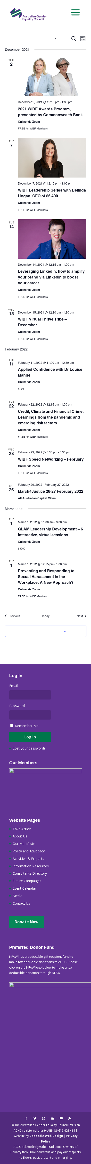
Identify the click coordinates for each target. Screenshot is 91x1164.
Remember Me (27, 725)
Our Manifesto (24, 843)
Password (17, 705)
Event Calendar (24, 888)
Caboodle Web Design (46, 1136)
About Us (20, 836)
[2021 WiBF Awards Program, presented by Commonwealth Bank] (52, 76)
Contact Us (21, 903)
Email (13, 685)
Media (17, 895)
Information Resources (31, 866)
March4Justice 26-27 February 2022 (50, 491)
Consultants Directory (30, 873)
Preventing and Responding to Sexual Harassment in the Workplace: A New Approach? (46, 576)
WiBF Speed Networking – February (51, 459)
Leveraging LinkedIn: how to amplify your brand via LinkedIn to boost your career (51, 277)
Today (45, 616)
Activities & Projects (28, 858)
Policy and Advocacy (29, 851)
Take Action (22, 829)
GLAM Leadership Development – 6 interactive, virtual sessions (50, 531)
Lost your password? (29, 748)
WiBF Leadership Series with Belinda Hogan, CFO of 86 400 (52, 193)
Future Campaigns (27, 880)
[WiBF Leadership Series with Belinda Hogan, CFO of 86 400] (52, 158)
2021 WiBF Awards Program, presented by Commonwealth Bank (50, 111)
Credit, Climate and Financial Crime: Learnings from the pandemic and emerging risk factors (51, 417)
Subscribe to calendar (43, 631)
